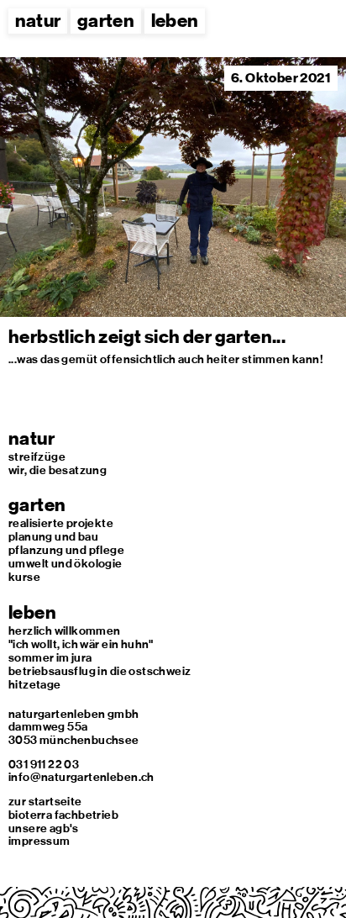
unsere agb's (43, 828)
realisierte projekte (60, 523)
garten (105, 20)
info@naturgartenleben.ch (81, 776)
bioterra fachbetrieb (63, 814)
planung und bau (53, 536)
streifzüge (37, 456)
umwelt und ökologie (65, 563)
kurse (24, 576)
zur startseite (45, 801)
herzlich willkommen (64, 630)
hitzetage (34, 684)
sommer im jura (50, 657)
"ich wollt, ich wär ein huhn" (81, 644)
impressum (39, 840)
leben (175, 20)
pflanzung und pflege (66, 550)
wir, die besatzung (57, 470)
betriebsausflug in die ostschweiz (99, 671)
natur (38, 20)
